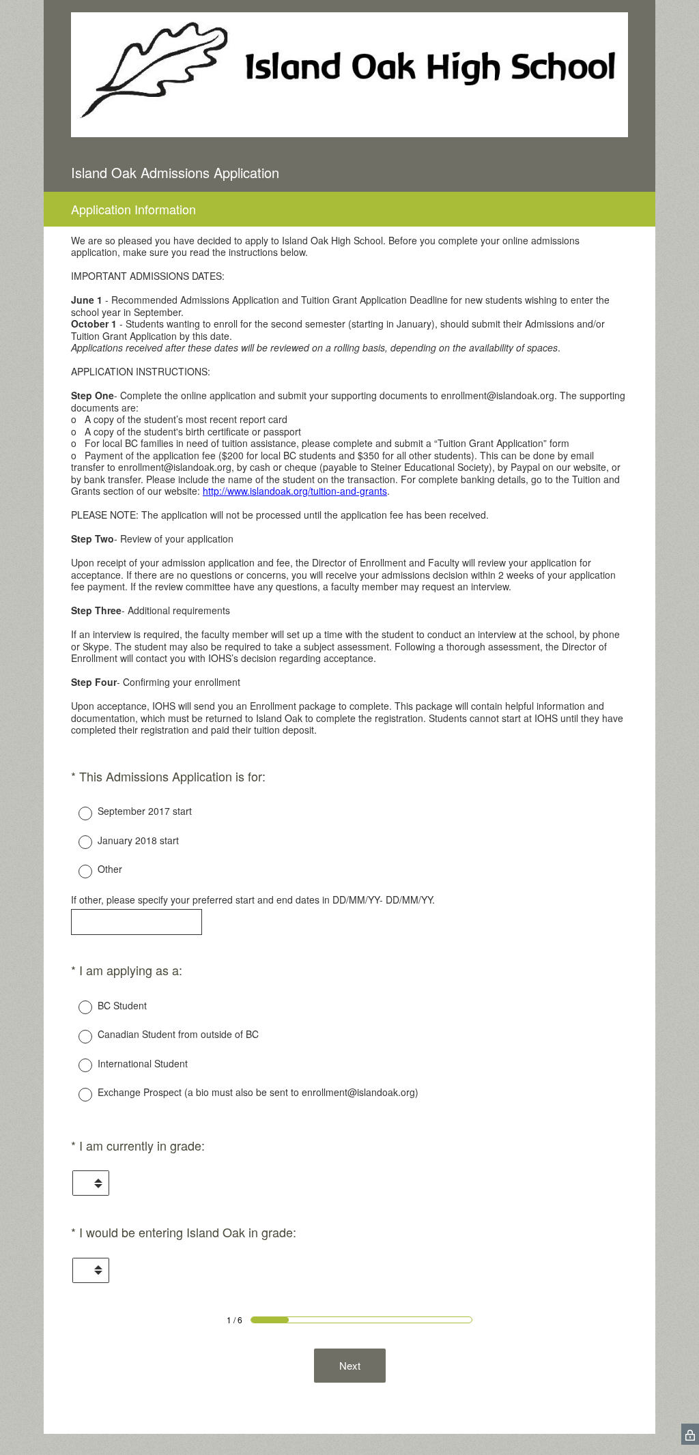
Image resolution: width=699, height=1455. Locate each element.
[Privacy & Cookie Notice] (690, 1434)
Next (349, 1365)
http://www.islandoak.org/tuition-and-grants (295, 491)
